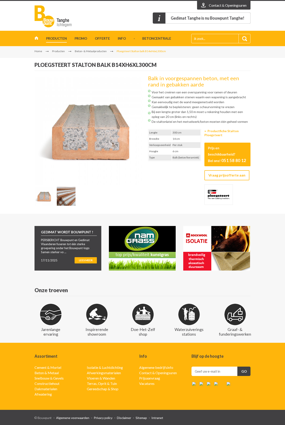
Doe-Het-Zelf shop (143, 332)
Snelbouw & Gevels (49, 378)
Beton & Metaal (47, 373)
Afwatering (43, 394)
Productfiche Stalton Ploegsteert (221, 133)
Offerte (102, 38)
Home (36, 39)
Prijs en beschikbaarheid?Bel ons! (227, 154)
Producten (56, 38)
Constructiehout (47, 383)
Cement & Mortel (48, 367)
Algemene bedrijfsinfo (156, 367)
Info (122, 38)
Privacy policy (103, 418)
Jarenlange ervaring (50, 332)
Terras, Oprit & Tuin (102, 383)
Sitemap (141, 418)
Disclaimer (124, 418)
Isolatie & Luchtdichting (105, 367)
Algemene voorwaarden (72, 418)
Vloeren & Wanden (101, 378)
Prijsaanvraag (149, 378)
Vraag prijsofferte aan (226, 175)
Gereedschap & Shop (102, 389)
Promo (81, 38)
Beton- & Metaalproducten (91, 51)
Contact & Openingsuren (158, 373)
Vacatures (147, 383)
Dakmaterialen (46, 389)
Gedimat (60, 16)
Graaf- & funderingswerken (235, 332)
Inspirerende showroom (97, 332)
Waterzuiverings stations (189, 332)
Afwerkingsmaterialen (104, 373)
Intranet (157, 418)
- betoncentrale (152, 38)
